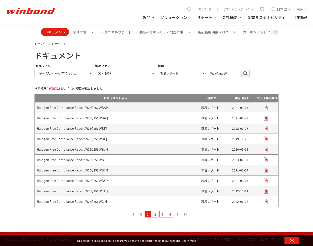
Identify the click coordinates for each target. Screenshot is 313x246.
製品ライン (43, 66)
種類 (161, 66)
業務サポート (83, 32)
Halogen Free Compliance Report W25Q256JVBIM (72, 128)
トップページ (42, 44)
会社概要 (229, 17)
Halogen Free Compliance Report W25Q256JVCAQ (72, 191)
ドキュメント (55, 32)
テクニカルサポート (116, 32)
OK (292, 240)
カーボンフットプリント (261, 32)
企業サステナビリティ (266, 17)
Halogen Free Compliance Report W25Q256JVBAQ (72, 118)
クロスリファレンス (239, 9)
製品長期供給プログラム (216, 32)
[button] (275, 32)
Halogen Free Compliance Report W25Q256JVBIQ (72, 139)
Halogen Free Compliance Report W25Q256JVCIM (72, 201)
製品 (146, 17)
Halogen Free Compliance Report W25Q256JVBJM (72, 149)
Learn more (189, 241)
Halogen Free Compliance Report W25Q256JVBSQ (72, 180)
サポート (204, 17)
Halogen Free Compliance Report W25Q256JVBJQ (72, 160)
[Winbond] (30, 11)
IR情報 (301, 17)
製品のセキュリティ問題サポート (164, 32)
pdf (266, 107)
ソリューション (173, 17)
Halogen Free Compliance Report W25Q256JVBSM (72, 170)
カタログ (205, 9)
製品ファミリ (104, 66)
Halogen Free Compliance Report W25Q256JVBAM (72, 107)
